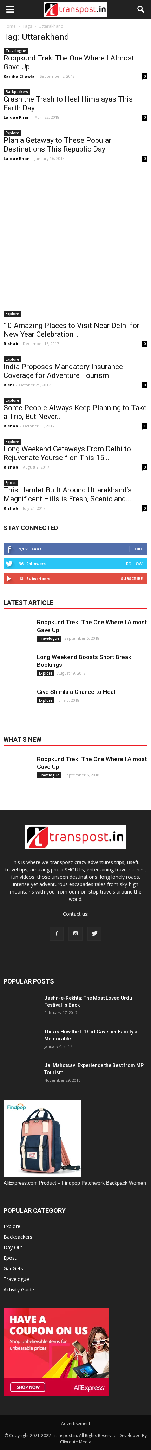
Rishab (11, 343)
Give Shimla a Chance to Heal (76, 691)
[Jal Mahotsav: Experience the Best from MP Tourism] (21, 1079)
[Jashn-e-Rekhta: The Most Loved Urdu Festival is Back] (21, 1012)
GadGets (13, 1268)
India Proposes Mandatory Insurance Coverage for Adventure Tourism (63, 371)
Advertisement (75, 1423)
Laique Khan (17, 117)
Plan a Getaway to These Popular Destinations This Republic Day (57, 144)
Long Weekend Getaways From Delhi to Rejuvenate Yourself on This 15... (67, 453)
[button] (141, 9)
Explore (12, 132)
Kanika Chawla (19, 76)
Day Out (13, 1247)
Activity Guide (19, 1289)
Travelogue (16, 50)
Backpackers (17, 91)
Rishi (9, 384)
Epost (11, 482)
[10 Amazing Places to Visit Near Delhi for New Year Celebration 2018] (75, 245)
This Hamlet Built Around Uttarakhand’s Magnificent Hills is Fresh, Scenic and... (68, 494)
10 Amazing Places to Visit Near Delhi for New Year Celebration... (71, 330)
